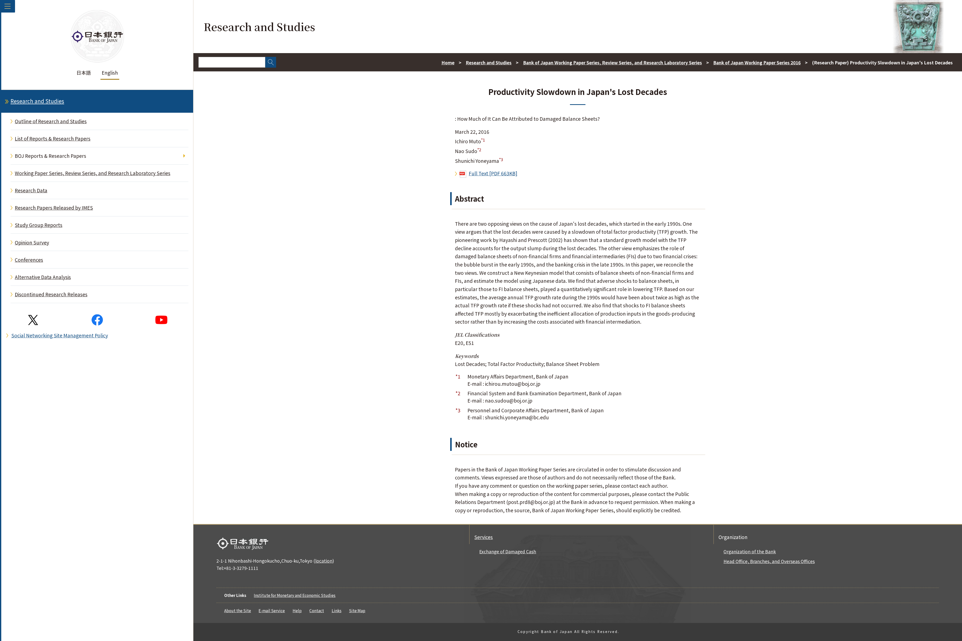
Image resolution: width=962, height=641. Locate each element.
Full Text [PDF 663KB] (493, 173)
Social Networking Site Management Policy (59, 335)
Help (297, 610)
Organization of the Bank (750, 551)
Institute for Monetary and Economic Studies (294, 595)
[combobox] (231, 62)
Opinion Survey (32, 242)
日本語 (83, 72)
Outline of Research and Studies (51, 121)
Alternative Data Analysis (43, 277)
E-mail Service (272, 610)
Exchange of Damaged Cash (507, 551)
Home (447, 62)
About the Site (237, 610)
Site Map (357, 610)
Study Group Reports (38, 224)
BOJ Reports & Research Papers (50, 155)
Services (483, 537)
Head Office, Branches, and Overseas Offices (769, 561)
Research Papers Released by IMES (54, 207)
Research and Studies (37, 101)
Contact (316, 610)
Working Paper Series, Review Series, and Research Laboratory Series (92, 173)
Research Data (31, 190)
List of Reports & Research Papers (52, 138)
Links (336, 610)
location (323, 561)
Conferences (29, 259)
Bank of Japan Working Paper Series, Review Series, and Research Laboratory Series (612, 62)
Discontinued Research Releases (51, 294)
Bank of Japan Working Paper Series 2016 (757, 62)
